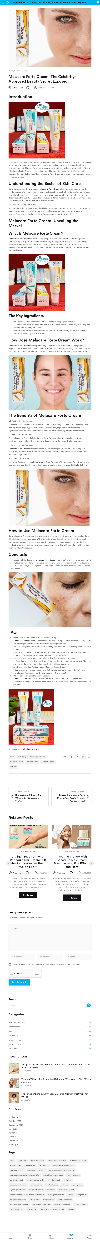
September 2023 (16, 1125)
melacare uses (32, 762)
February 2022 (15, 1145)
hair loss (65, 1185)
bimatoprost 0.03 (17, 1170)
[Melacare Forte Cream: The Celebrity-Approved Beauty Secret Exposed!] (71, 756)
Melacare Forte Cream (50, 189)
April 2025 (13, 1117)
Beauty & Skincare (15, 71)
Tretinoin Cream (57, 1209)
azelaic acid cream (37, 1160)
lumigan (70, 1195)
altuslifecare (17, 88)
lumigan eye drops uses (41, 1204)
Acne (12, 1160)
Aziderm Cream (16, 1165)
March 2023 (14, 1137)
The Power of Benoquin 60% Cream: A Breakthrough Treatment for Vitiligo (54, 1095)
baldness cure (44, 1165)
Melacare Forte (16, 346)
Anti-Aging (22, 1160)
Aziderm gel (30, 1165)
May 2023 (13, 1129)
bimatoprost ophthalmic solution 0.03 (24, 1175)
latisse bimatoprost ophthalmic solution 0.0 (27, 1195)
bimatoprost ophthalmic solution (62, 1170)
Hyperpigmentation (17, 1190)
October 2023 (15, 1121)
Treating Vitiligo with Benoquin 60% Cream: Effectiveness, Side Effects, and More (56, 1080)
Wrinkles (71, 1209)
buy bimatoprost (16, 1180)
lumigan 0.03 (82, 1195)
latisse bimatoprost (66, 1190)
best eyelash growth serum (63, 1165)
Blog (25, 71)
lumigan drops (48, 1199)
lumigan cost (34, 1199)
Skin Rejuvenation (16, 1209)
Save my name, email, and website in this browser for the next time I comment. (46, 964)
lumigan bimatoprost (18, 1199)
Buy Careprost (54, 1180)
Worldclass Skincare (30, 749)
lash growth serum (36, 1190)
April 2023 (13, 1133)
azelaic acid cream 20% (57, 1160)
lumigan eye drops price (19, 1204)
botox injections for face (53, 1175)
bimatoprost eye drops (36, 1170)
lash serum (51, 1190)
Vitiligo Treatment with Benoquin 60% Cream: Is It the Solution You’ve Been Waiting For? (55, 1066)
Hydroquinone (77, 1185)
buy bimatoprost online (36, 1180)
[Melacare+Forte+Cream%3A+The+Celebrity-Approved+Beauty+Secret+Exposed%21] (77, 756)
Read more (28, 895)
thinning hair (31, 1209)
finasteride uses (52, 1185)
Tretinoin (43, 1209)
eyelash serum (36, 1185)
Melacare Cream (16, 762)
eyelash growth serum (18, 1185)
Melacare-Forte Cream (25, 641)
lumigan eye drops (65, 1199)
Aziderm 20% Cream (78, 1160)
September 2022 (16, 1141)
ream (26, 346)
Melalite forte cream (62, 1204)
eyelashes (67, 1180)
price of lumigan (80, 1204)
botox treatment (73, 1175)
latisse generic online (56, 1195)
